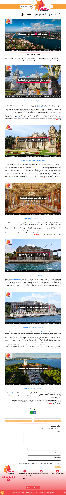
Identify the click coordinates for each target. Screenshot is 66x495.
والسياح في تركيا (30, 345)
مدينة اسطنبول (49, 335)
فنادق (38, 487)
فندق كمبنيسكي (51, 342)
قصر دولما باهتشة (41, 106)
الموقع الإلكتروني (57, 457)
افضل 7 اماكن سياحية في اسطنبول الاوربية (47, 421)
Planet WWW (16, 492)
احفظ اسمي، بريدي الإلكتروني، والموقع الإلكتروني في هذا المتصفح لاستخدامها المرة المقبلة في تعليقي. (40, 463)
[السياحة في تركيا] (41, 6)
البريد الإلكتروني (57, 452)
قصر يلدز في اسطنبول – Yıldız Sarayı (33, 218)
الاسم (59, 447)
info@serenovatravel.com (39, 473)
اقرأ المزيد (56, 120)
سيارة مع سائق (25, 6)
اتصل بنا (28, 487)
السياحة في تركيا (35, 492)
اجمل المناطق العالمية (16, 279)
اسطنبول (11, 393)
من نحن (33, 487)
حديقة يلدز (47, 233)
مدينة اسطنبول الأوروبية (40, 332)
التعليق (59, 431)
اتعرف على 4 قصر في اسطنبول (19, 421)
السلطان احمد (19, 117)
